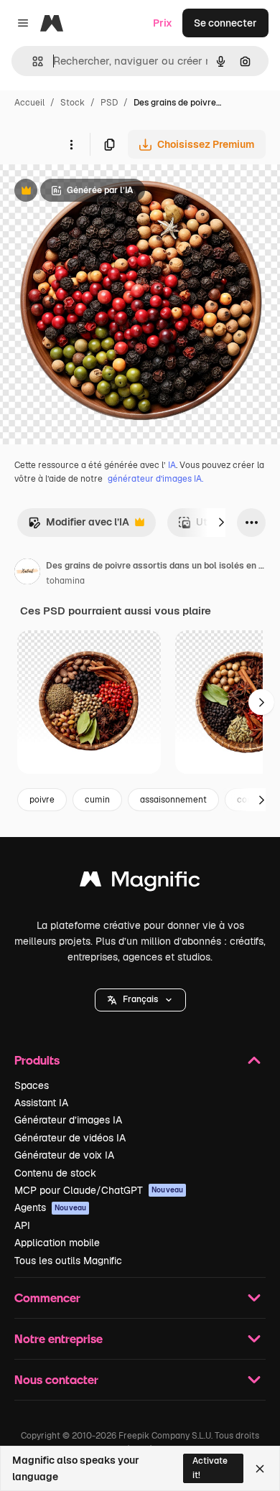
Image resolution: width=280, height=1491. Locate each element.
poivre (42, 799)
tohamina (65, 580)
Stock (72, 102)
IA (172, 465)
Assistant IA (41, 1102)
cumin (97, 799)
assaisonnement (173, 799)
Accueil (29, 102)
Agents (50, 1207)
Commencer (47, 1297)
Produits (37, 1059)
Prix (162, 23)
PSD (109, 102)
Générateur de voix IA (64, 1155)
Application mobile (57, 1242)
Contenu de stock (55, 1173)
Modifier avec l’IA (78, 525)
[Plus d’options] (71, 144)
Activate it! (210, 1467)
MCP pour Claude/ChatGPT (98, 1190)
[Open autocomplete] (32, 61)
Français (140, 999)
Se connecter (225, 23)
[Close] (260, 1468)
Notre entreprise (58, 1338)
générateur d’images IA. (155, 479)
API (22, 1225)
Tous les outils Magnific (68, 1260)
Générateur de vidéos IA (70, 1137)
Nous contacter (56, 1379)
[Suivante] (221, 522)
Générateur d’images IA (68, 1119)
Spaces (31, 1085)
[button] (140, 999)
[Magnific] (140, 882)
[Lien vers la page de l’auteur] (27, 573)
